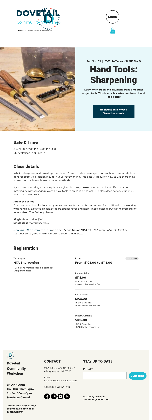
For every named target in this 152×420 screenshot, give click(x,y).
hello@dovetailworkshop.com (60, 380)
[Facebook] (47, 396)
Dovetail (13, 363)
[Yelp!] (67, 396)
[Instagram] (54, 396)
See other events (113, 113)
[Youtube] (60, 396)
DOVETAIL (38, 13)
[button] (112, 17)
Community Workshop (39, 22)
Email (87, 369)
